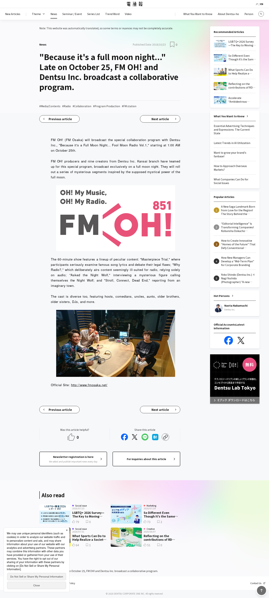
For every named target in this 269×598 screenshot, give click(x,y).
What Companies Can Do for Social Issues (231, 181)
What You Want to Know (229, 116)
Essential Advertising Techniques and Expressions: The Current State (234, 129)
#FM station (129, 106)
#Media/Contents (49, 106)
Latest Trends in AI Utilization (232, 143)
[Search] (261, 14)
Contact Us (255, 583)
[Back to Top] (261, 590)
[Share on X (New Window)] (134, 437)
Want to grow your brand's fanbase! (230, 154)
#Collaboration (82, 106)
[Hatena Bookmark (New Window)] (155, 437)
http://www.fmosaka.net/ (89, 385)
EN (261, 3)
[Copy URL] (165, 437)
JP (257, 3)
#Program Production (106, 106)
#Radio (66, 106)
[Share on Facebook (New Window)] (124, 437)
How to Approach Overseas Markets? (230, 167)
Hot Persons (222, 296)
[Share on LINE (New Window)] (145, 437)
